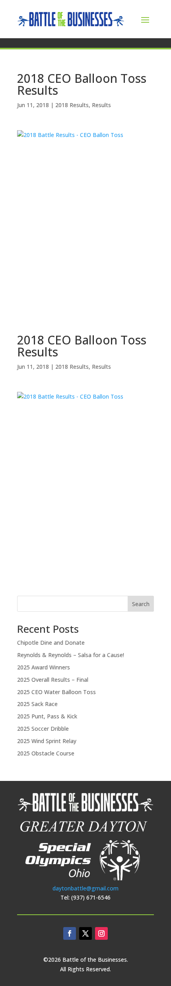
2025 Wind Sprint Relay (46, 741)
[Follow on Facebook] (69, 933)
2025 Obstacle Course (45, 753)
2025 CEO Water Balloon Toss (56, 692)
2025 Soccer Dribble (43, 728)
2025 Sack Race (37, 704)
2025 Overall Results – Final (52, 679)
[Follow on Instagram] (101, 933)
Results (101, 105)
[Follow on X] (85, 933)
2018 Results (72, 105)
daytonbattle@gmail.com (85, 888)
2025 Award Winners (43, 667)
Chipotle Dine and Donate (51, 642)
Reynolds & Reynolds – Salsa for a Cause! (70, 655)
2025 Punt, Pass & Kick (47, 716)
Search (141, 604)
